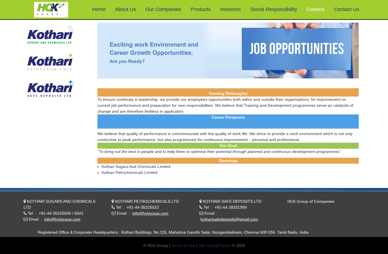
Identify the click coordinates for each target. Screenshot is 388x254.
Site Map (206, 245)
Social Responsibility (273, 9)
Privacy (224, 245)
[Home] (51, 10)
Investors (230, 9)
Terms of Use (183, 245)
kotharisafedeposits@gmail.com (229, 219)
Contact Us (346, 9)
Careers (315, 9)
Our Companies (163, 9)
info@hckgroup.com (62, 219)
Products (201, 9)
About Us (125, 9)
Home (99, 9)
